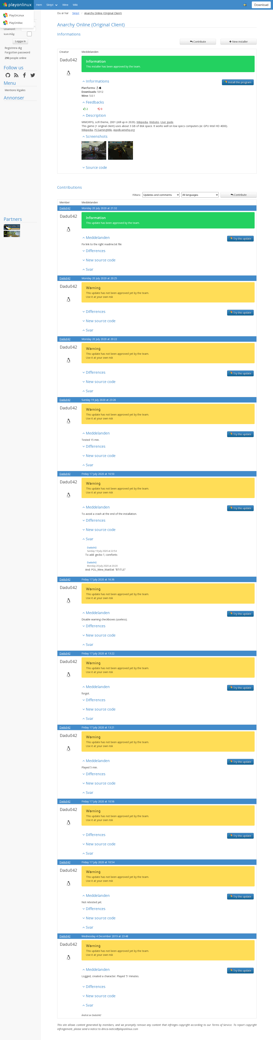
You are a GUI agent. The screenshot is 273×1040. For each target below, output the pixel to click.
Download (261, 5)
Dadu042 (68, 59)
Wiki (75, 5)
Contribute (199, 41)
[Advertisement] (20, 158)
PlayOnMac (16, 23)
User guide (166, 122)
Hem (39, 5)
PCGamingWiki (103, 130)
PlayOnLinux (16, 15)
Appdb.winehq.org (124, 130)
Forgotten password (17, 52)
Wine (65, 5)
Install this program (239, 82)
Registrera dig (13, 48)
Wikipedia (142, 122)
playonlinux (20, 4)
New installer (239, 41)
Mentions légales (15, 90)
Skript (49, 5)
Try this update (242, 238)
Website (154, 122)
